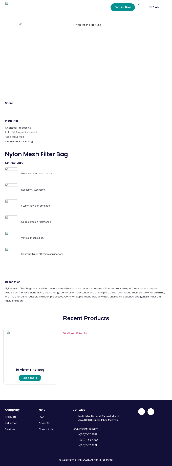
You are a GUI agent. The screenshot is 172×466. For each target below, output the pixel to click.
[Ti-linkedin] (141, 411)
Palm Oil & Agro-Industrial (21, 132)
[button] (140, 7)
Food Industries (14, 137)
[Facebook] (150, 411)
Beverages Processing (19, 141)
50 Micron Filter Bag (29, 370)
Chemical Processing (18, 127)
